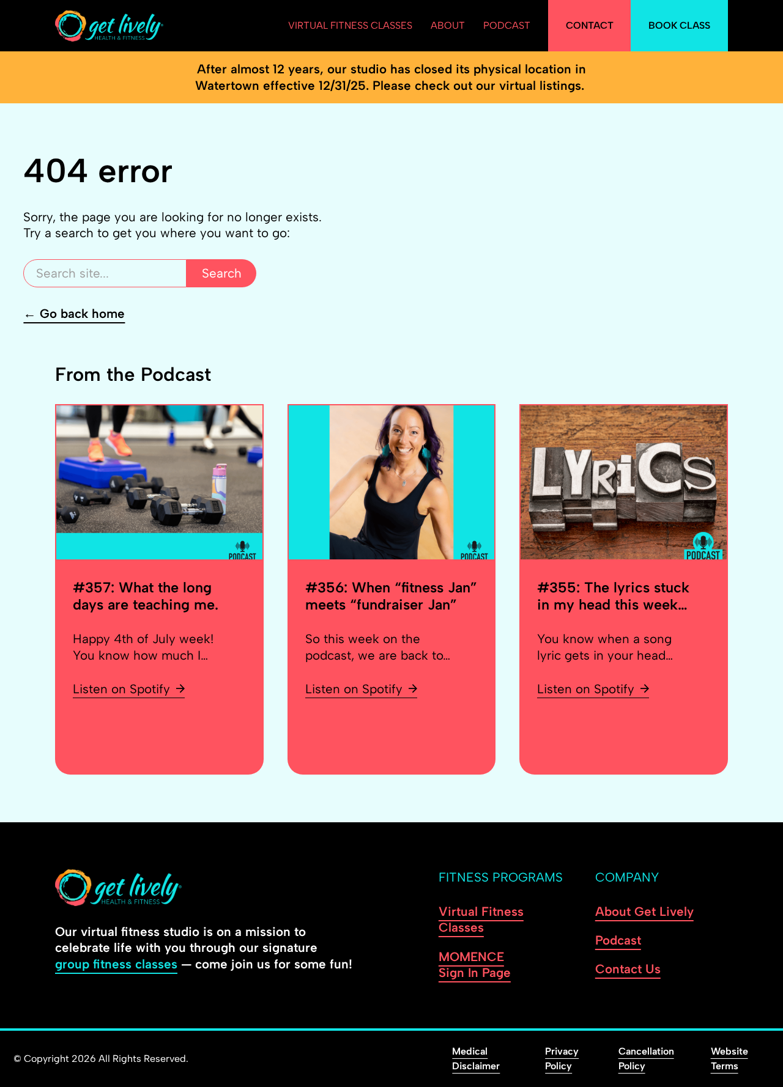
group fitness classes (116, 963)
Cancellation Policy (646, 1058)
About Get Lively (644, 911)
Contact (590, 25)
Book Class (679, 25)
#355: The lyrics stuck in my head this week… (613, 596)
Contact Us (628, 968)
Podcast (506, 25)
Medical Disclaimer (476, 1058)
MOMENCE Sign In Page (475, 965)
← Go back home (74, 313)
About (448, 25)
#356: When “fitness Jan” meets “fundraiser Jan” (391, 596)
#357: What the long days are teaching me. (145, 596)
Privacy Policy (562, 1058)
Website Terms (729, 1058)
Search (222, 273)
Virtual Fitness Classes (350, 25)
